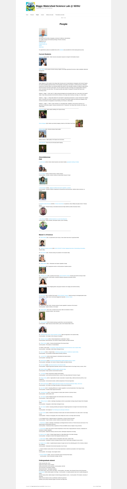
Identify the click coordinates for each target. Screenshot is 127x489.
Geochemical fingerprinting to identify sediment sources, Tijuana (62, 360)
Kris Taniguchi (43, 173)
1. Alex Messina (42, 218)
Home (27, 14)
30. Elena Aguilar (42, 295)
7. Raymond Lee (42, 422)
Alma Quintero (43, 252)
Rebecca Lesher (43, 434)
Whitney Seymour (44, 401)
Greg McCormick (44, 392)
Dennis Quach (42, 472)
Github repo (41, 47)
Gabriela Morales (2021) (45, 334)
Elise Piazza (43, 266)
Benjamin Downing (44, 338)
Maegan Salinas (43, 377)
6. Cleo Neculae (42, 428)
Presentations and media (60, 14)
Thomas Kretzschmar (59, 203)
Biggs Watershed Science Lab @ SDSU (58, 6)
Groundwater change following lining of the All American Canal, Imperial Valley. (65, 347)
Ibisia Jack (43, 286)
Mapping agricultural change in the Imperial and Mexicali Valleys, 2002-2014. (67, 383)
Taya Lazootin (43, 412)
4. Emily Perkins (42, 438)
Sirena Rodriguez (42, 123)
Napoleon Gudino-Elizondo (45, 203)
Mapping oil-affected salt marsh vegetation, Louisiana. (60, 187)
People (37, 14)
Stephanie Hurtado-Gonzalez (46, 248)
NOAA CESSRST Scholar (60, 248)
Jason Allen (42, 388)
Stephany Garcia (44, 275)
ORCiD (40, 45)
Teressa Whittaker (43, 454)
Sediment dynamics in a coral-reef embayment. (58, 218)
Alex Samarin (43, 406)
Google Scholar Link (43, 44)
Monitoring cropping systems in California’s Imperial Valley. (66, 351)
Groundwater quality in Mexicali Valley (58, 369)
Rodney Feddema (44, 369)
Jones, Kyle (42, 351)
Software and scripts (49, 14)
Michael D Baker (69, 296)
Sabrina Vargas (42, 129)
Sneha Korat (41, 109)
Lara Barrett (43, 373)
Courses (42, 14)
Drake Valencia (43, 237)
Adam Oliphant (42, 69)
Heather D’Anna (43, 443)
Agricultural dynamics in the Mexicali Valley (57, 364)
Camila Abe (41, 56)
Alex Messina (43, 396)
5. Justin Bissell (42, 161)
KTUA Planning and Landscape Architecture (60, 409)
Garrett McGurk (43, 360)
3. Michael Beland (42, 187)
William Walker (44, 263)
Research (32, 14)
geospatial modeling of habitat (73, 161)
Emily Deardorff (44, 322)
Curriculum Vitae (42, 42)
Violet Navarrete (42, 142)
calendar (61, 49)
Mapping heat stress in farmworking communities (75, 248)
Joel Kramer (42, 364)
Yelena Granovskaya (44, 383)
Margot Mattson (44, 309)
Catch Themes (98, 486)
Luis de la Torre (44, 356)
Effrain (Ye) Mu (44, 343)
